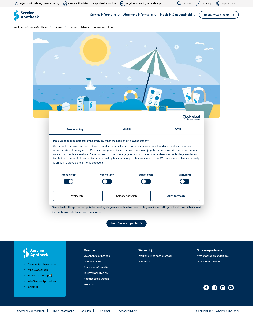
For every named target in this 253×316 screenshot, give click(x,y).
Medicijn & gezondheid (176, 14)
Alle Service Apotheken (42, 281)
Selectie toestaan (126, 195)
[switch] (107, 181)
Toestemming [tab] (75, 129)
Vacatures (144, 261)
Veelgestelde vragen (96, 278)
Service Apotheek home (42, 264)
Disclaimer (104, 310)
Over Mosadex (92, 261)
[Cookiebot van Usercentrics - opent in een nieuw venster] (185, 117)
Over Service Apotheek (97, 256)
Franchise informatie (96, 267)
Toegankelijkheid (127, 310)
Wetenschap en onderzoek (213, 256)
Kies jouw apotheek (216, 15)
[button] (104, 15)
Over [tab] (178, 128)
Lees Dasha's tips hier (125, 223)
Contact (33, 287)
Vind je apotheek (38, 270)
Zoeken (186, 3)
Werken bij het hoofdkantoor (155, 256)
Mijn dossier (228, 3)
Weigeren (77, 195)
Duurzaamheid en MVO (97, 273)
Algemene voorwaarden (30, 310)
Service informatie (103, 14)
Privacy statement (63, 310)
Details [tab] (126, 128)
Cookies (86, 310)
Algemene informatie (138, 14)
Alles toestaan (176, 195)
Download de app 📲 (40, 275)
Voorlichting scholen (209, 261)
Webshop (206, 3)
